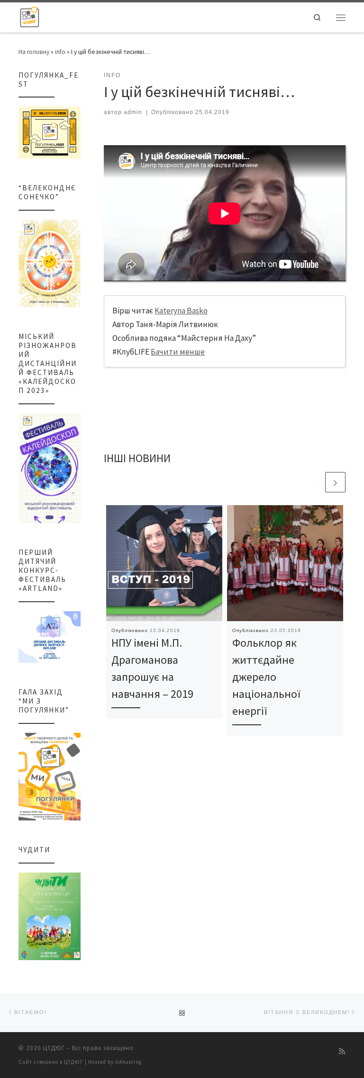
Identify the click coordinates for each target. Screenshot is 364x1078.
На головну (33, 51)
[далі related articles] (335, 482)
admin (133, 112)
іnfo (60, 51)
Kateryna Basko (181, 310)
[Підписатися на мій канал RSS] (342, 1051)
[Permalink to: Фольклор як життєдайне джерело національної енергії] (285, 563)
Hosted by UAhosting (115, 1062)
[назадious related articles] (313, 482)
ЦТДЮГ (54, 1048)
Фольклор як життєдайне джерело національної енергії (266, 677)
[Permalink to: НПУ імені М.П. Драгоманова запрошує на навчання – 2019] (164, 563)
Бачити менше (178, 352)
